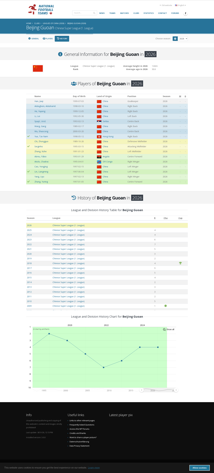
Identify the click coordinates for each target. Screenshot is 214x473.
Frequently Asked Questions (82, 425)
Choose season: (163, 38)
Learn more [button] (94, 467)
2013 (29, 287)
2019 (29, 258)
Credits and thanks (78, 433)
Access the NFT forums (79, 429)
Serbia (106, 121)
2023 (29, 239)
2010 (29, 301)
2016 (29, 272)
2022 (29, 244)
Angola (106, 156)
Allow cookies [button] (200, 468)
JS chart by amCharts (41, 329)
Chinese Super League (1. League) (69, 225)
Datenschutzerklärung (79, 441)
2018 (29, 263)
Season (31, 218)
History (63, 38)
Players (49, 38)
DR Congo (108, 161)
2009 (29, 306)
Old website (166, 5)
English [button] (181, 5)
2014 (29, 282)
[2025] (175, 38)
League (56, 218)
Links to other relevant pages (82, 420)
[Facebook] (185, 13)
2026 (29, 225)
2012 (29, 291)
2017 (29, 268)
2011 (29, 296)
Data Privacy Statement (79, 446)
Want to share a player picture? (83, 437)
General (35, 38)
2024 (29, 234)
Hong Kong (108, 136)
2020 (29, 253)
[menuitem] (159, 390)
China (105, 101)
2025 (29, 230)
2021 (29, 249)
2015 (29, 277)
